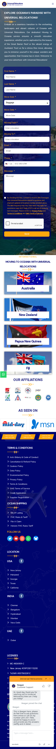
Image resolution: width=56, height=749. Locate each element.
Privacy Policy (37, 211)
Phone (7, 158)
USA (9, 561)
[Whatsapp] (28, 538)
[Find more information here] (31, 711)
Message (8, 171)
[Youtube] (16, 538)
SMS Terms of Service (34, 213)
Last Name (9, 84)
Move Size (9, 97)
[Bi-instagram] (22, 538)
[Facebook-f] (21, 560)
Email (7, 145)
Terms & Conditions (14, 213)
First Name (9, 71)
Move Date (9, 110)
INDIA (10, 596)
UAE (9, 631)
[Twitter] (10, 538)
